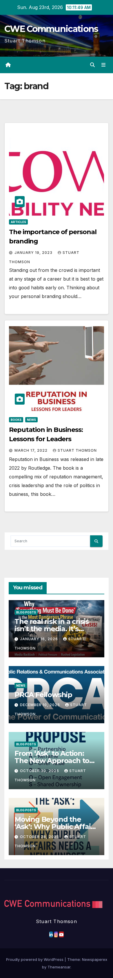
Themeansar (59, 967)
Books (16, 419)
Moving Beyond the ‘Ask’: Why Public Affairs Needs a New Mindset (55, 826)
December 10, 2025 (40, 705)
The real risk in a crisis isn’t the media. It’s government (51, 628)
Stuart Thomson (77, 450)
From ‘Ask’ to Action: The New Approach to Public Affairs (51, 760)
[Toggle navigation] (104, 64)
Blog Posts (26, 612)
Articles (18, 222)
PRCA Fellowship (43, 694)
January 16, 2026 (39, 639)
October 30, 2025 (40, 771)
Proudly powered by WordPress (35, 959)
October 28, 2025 (40, 837)
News (31, 419)
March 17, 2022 (31, 450)
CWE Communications (51, 29)
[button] (92, 65)
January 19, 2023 (34, 252)
